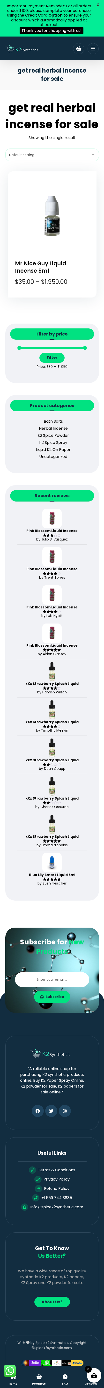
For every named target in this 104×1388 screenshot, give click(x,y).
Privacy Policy (57, 1179)
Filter (52, 357)
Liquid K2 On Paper (53, 449)
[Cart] (78, 48)
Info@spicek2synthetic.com (56, 1207)
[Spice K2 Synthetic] (23, 49)
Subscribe (54, 996)
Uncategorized (53, 456)
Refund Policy (56, 1188)
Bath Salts (53, 421)
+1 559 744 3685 (56, 1198)
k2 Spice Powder (53, 435)
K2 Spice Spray (53, 442)
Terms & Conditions (56, 1170)
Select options (55, 301)
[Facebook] (38, 1111)
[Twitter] (51, 1111)
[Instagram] (65, 1111)
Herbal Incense (53, 428)
